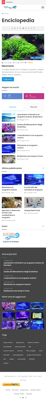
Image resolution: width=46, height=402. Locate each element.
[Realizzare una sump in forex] (8, 159)
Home (5, 13)
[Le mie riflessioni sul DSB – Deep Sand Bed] (37, 325)
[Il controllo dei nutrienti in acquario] (34, 179)
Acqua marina (8, 342)
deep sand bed (20, 346)
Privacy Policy (19, 394)
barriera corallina (33, 342)
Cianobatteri (7, 346)
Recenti (33, 107)
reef (4, 359)
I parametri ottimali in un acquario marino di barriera (29, 115)
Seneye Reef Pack (32, 210)
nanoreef (6, 355)
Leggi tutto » (8, 79)
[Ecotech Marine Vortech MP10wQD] (8, 325)
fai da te (20, 351)
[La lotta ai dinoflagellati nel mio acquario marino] (37, 306)
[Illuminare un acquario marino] (8, 148)
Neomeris (8, 66)
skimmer (32, 359)
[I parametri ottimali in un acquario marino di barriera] (8, 117)
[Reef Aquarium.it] (10, 7)
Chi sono (15, 390)
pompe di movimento (34, 355)
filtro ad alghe (31, 351)
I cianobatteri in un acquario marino (30, 136)
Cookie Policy (35, 390)
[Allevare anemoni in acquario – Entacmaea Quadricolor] (23, 325)
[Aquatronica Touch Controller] (37, 316)
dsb (30, 346)
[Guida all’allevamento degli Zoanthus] (8, 128)
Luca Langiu (7, 62)
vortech (5, 363)
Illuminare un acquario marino (27, 146)
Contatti (29, 394)
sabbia (11, 359)
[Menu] (42, 7)
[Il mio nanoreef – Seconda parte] (23, 316)
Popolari (12, 107)
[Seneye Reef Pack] (34, 202)
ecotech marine (8, 351)
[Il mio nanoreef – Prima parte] (8, 316)
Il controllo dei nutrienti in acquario (33, 188)
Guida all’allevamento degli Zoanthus (29, 125)
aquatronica (20, 342)
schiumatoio (21, 359)
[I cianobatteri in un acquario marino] (8, 138)
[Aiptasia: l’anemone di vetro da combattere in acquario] (12, 202)
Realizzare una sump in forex (30, 156)
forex (40, 351)
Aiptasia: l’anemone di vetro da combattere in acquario (11, 214)
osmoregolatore (18, 355)
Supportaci (24, 390)
